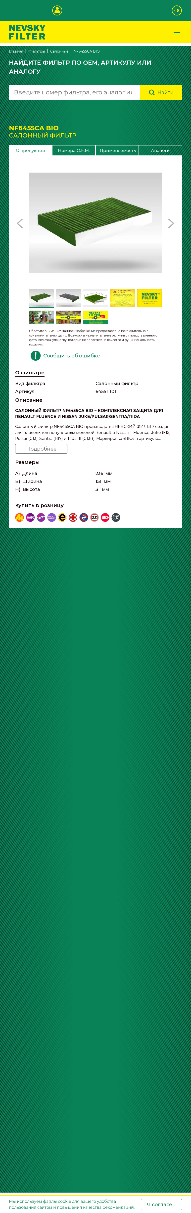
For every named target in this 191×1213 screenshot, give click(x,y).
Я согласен (161, 1205)
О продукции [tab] (30, 150)
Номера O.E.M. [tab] (74, 150)
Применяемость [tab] (118, 150)
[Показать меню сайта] (177, 32)
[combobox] (74, 92)
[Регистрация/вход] (57, 10)
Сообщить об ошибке (71, 356)
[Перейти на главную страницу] (27, 31)
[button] (20, 223)
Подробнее (41, 449)
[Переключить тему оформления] (177, 10)
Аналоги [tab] (160, 150)
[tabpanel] (95, 342)
